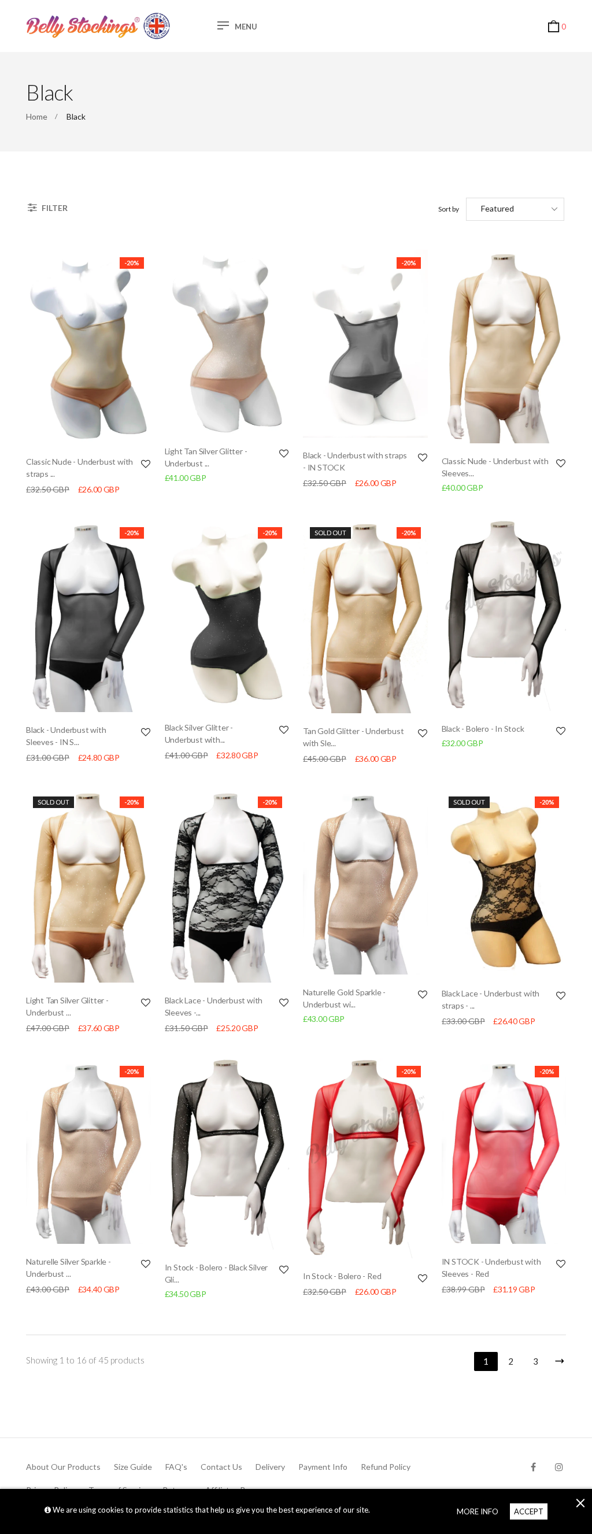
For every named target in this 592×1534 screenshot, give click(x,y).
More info (477, 1511)
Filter (54, 208)
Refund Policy (385, 1467)
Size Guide (133, 1467)
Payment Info (322, 1467)
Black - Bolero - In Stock (483, 728)
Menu (246, 26)
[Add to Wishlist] (145, 463)
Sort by (448, 209)
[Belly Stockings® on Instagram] (559, 1466)
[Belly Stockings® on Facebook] (533, 1466)
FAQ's (176, 1467)
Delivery (270, 1467)
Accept (528, 1511)
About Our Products (63, 1467)
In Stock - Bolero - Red (342, 1276)
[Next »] (557, 1359)
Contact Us (221, 1467)
